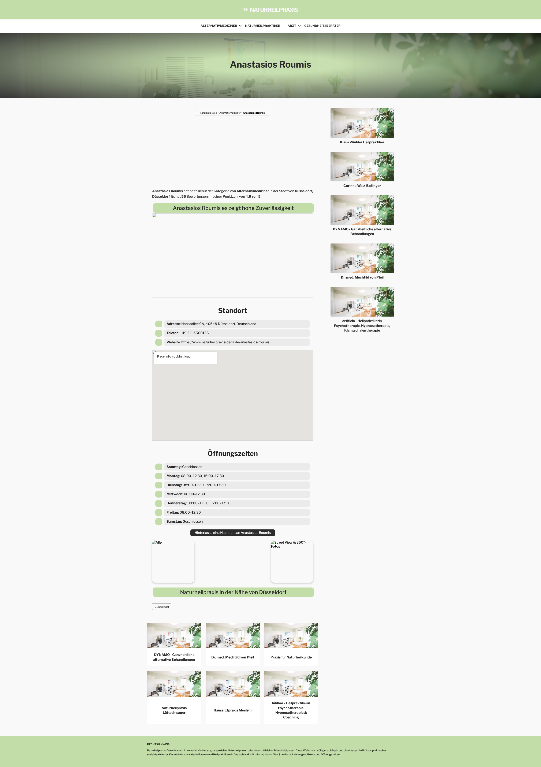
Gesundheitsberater (322, 25)
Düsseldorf (161, 606)
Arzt (292, 25)
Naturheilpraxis (274, 9)
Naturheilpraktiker (262, 25)
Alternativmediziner (219, 25)
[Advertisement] (232, 149)
